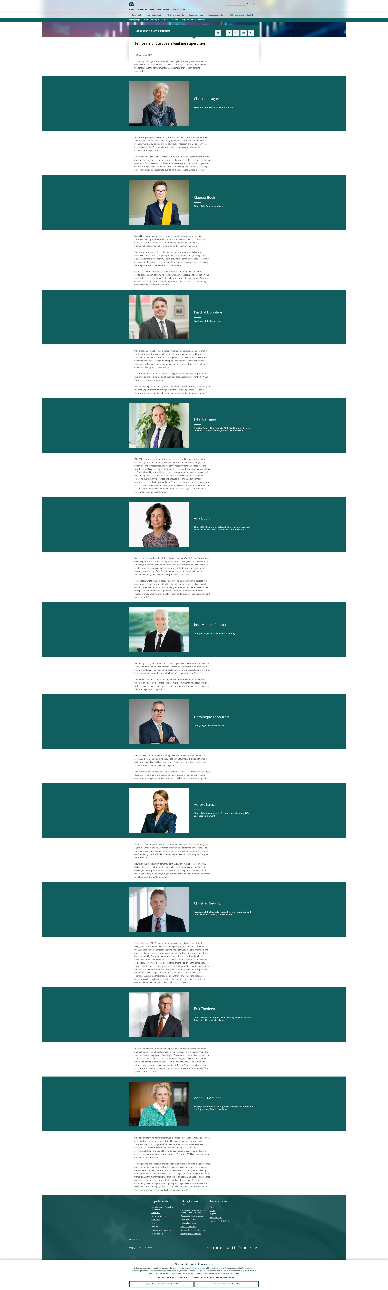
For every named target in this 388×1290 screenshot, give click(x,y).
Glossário (155, 1213)
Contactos (155, 1220)
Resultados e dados (196, 15)
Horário (154, 1227)
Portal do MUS (216, 1218)
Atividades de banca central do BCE (241, 15)
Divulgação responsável (190, 1234)
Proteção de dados (188, 1227)
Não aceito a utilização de (226, 1284)
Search (248, 4)
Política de (188, 1220)
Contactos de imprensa (161, 1230)
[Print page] (218, 33)
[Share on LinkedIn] (243, 33)
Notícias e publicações (216, 15)
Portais (213, 1207)
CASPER (213, 1214)
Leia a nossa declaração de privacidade (172, 1277)
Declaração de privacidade (191, 1216)
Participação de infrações (220, 1221)
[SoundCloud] (250, 1247)
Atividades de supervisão (175, 15)
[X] (228, 1247)
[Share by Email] (251, 33)
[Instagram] (239, 1247)
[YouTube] (244, 1247)
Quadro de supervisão (154, 15)
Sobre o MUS (136, 15)
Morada (154, 1223)
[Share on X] (229, 33)
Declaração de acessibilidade (192, 1230)
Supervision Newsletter (170, 20)
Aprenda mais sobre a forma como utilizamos (213, 1277)
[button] (252, 4)
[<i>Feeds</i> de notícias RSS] (256, 1247)
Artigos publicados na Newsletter (193, 20)
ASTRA (212, 1211)
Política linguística (188, 1223)
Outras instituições (159, 1216)
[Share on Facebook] (236, 33)
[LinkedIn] (233, 1247)
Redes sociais (157, 1234)
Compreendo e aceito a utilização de (161, 1284)
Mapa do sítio (135, 1239)
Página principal (134, 20)
